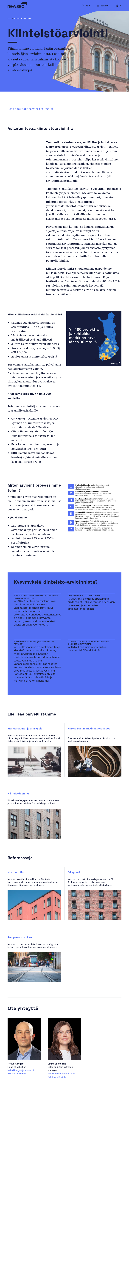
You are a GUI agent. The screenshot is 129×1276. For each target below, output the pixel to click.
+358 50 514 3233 (57, 1077)
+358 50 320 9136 (17, 1073)
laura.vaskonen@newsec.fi (62, 1073)
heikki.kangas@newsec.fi (21, 1070)
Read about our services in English (31, 109)
